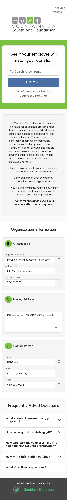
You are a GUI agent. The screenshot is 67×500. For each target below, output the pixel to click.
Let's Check (33, 82)
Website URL (11, 266)
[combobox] (33, 71)
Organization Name (14, 254)
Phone (8, 380)
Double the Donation (33, 95)
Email (7, 368)
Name (8, 357)
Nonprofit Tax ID (13, 277)
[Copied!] (58, 259)
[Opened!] (58, 271)
